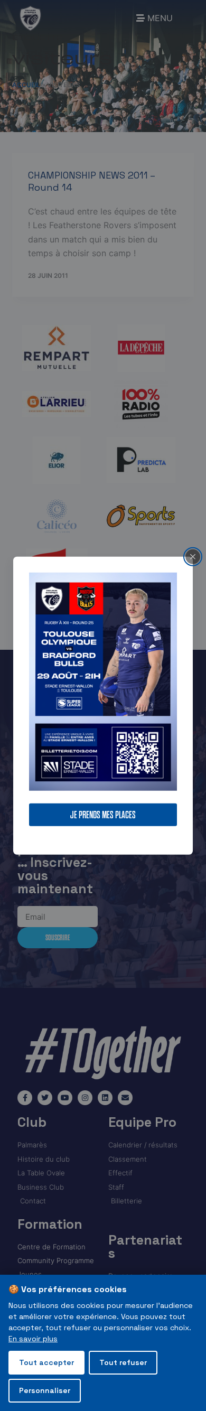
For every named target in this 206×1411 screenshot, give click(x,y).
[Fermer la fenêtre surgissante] (192, 556)
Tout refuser (123, 1362)
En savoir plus (33, 1338)
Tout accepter (46, 1362)
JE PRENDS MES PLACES (103, 814)
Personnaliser (44, 1390)
